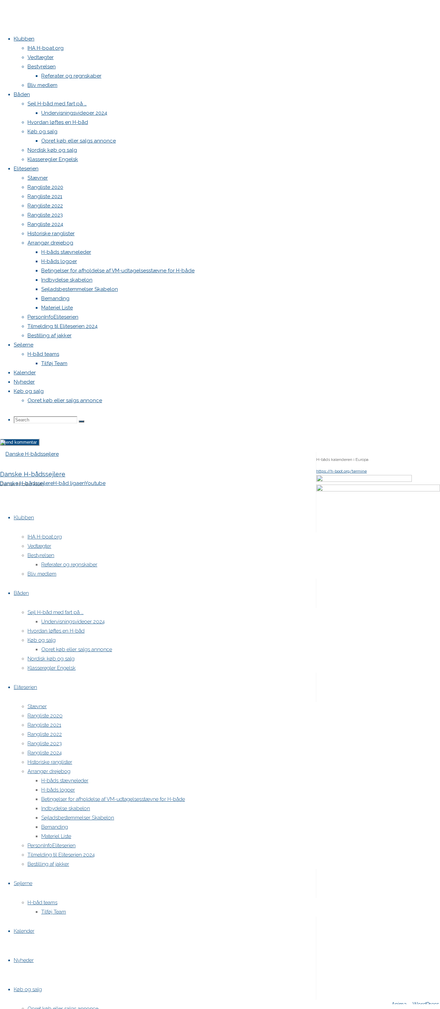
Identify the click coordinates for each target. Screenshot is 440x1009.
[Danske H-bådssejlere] (29, 454)
